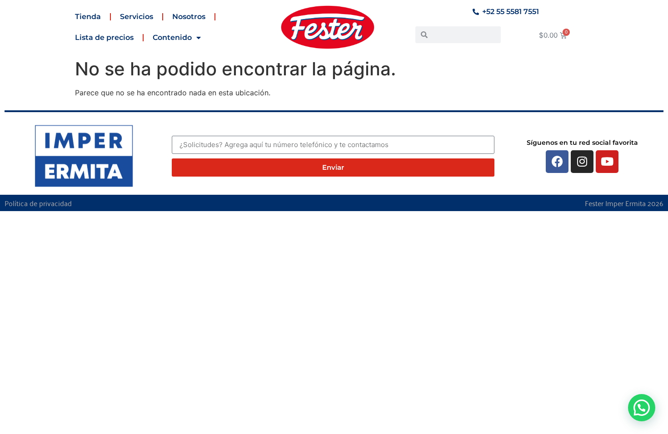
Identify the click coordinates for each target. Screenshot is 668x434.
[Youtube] (607, 161)
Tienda (88, 16)
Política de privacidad (38, 203)
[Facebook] (557, 161)
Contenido (172, 37)
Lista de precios (104, 37)
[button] (641, 407)
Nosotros (188, 16)
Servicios (136, 16)
